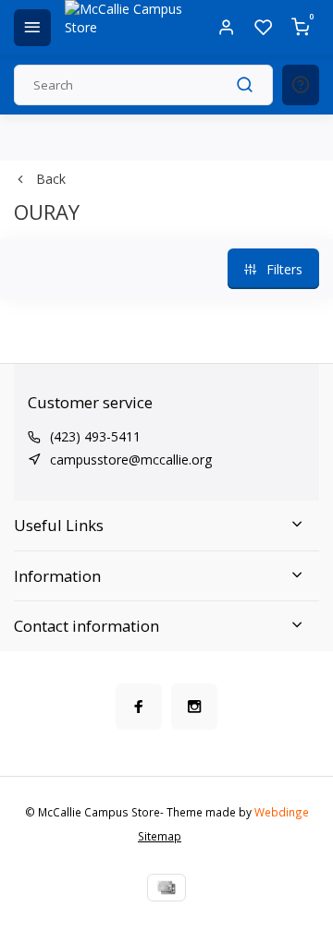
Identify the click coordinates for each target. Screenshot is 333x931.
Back (51, 178)
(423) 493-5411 (95, 436)
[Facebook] (139, 706)
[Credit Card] (166, 887)
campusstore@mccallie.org (131, 459)
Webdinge (281, 811)
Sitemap (159, 835)
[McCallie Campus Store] (129, 27)
